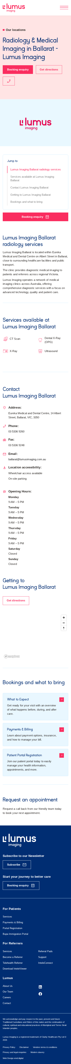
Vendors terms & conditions (45, 1047)
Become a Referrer (13, 957)
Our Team (8, 991)
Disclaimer (24, 1047)
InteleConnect (45, 963)
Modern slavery (37, 1052)
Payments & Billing (13, 922)
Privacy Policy (9, 1047)
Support (42, 957)
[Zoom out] (63, 622)
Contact (7, 1003)
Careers (7, 997)
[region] (35, 636)
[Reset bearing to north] (63, 628)
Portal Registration (12, 928)
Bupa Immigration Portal (15, 934)
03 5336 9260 (16, 431)
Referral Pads (45, 951)
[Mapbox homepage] (12, 656)
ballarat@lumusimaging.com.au (27, 459)
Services (7, 916)
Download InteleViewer (15, 968)
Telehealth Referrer (13, 963)
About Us (8, 986)
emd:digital (18, 1058)
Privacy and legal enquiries (14, 1052)
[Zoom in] (63, 617)
